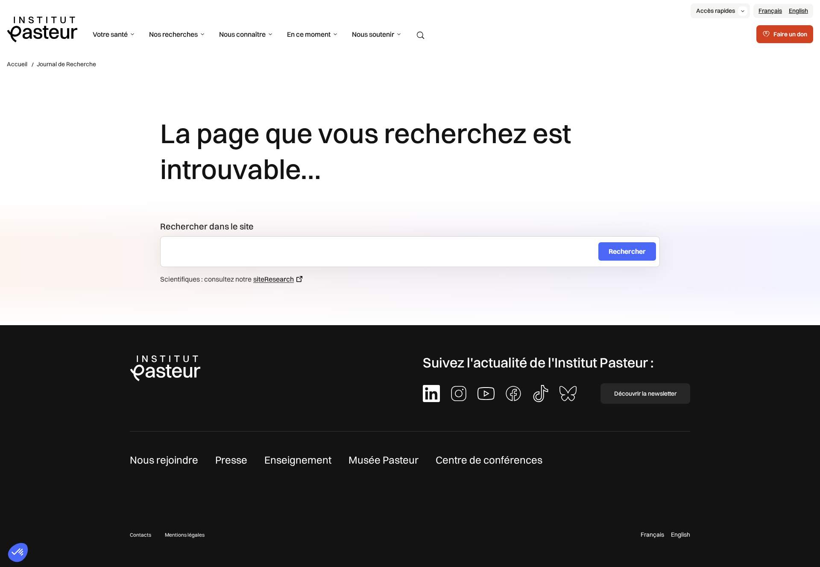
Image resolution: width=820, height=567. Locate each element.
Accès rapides (715, 11)
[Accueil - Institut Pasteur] (42, 29)
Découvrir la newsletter (645, 393)
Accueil (17, 64)
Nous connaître (242, 34)
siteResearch (273, 279)
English (798, 11)
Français (770, 11)
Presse (231, 459)
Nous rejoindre (164, 459)
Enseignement (297, 459)
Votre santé (110, 34)
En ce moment (309, 34)
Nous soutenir (373, 34)
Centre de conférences (489, 459)
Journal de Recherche (66, 64)
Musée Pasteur (383, 459)
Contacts (140, 535)
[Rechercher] (420, 35)
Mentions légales (185, 535)
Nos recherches (173, 34)
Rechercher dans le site (207, 226)
